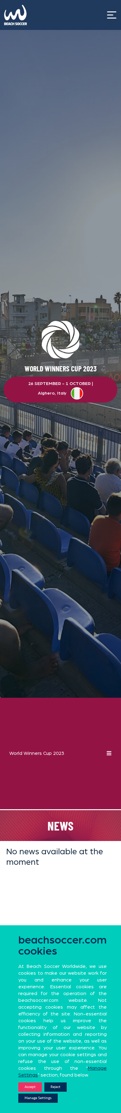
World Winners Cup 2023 (36, 753)
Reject (55, 1087)
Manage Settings (38, 1098)
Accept (30, 1087)
